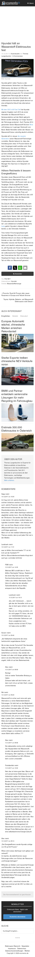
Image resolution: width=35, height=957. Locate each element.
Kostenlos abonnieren (17, 917)
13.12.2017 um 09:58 (11, 743)
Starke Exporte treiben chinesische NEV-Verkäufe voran (16, 361)
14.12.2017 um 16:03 (7, 497)
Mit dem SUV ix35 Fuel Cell (11, 109)
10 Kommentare (17, 56)
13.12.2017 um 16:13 (15, 597)
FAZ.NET (7, 279)
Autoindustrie (15, 54)
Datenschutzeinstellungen (14, 951)
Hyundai (14, 281)
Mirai (31, 124)
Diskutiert (24, 316)
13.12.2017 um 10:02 (11, 768)
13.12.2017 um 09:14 (7, 841)
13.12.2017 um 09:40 (7, 635)
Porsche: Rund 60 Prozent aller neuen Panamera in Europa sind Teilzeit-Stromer (15, 294)
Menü (31, 3)
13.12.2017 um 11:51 (7, 547)
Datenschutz (21, 948)
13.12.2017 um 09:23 (7, 695)
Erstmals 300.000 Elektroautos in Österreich (16, 428)
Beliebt (15, 316)
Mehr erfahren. (9, 480)
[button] (10, 268)
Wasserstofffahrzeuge (14, 283)
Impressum (12, 948)
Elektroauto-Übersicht (12, 946)
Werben (27, 951)
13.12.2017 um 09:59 (11, 669)
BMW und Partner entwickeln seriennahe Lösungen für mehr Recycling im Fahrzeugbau (16, 396)
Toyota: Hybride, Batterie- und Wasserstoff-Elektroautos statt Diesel (18, 300)
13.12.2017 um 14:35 (11, 567)
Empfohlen (5, 316)
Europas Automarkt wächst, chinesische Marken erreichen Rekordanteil (13, 326)
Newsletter (18, 274)
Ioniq (3, 226)
